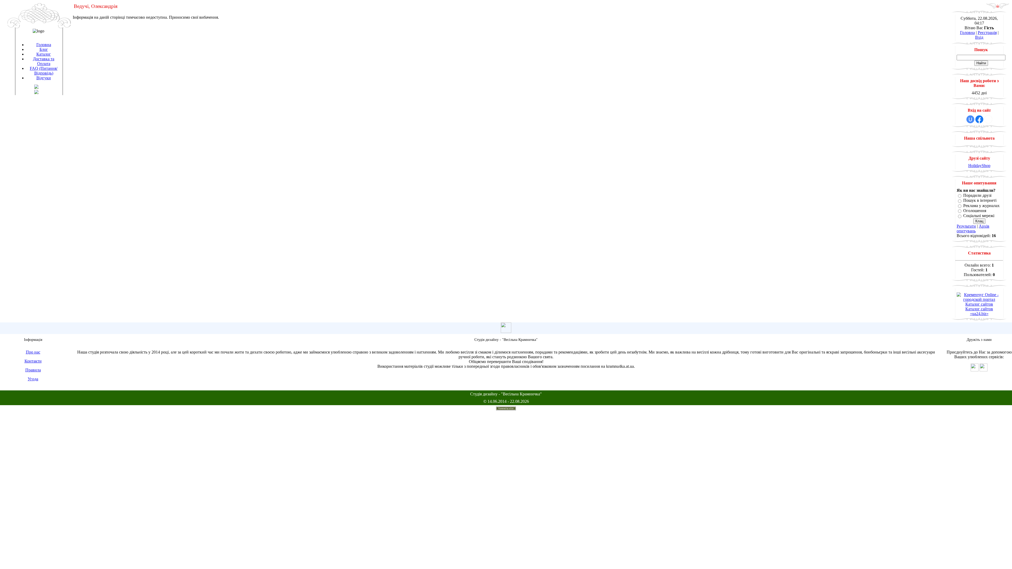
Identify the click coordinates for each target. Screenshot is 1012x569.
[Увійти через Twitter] (988, 119)
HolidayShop (979, 165)
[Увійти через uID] (970, 119)
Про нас (33, 352)
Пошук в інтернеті (979, 200)
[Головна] (997, 7)
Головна (967, 32)
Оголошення (974, 210)
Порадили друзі (977, 195)
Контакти (33, 361)
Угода (33, 379)
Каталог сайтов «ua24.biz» (979, 311)
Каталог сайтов (979, 304)
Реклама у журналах (981, 205)
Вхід (979, 37)
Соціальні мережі (978, 216)
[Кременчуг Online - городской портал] (979, 299)
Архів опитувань (973, 228)
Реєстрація (987, 32)
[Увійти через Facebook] (979, 119)
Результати (966, 226)
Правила (33, 370)
